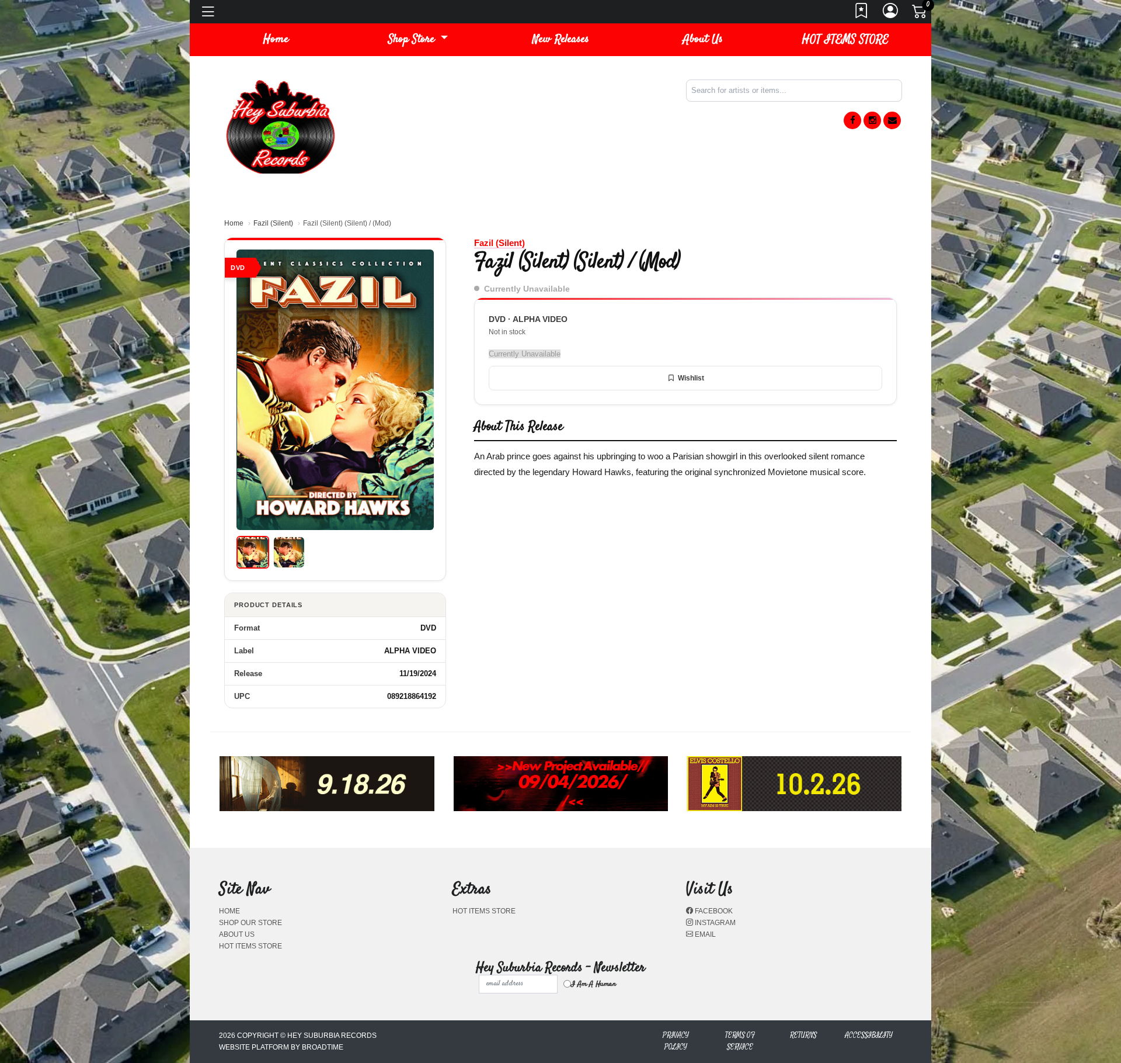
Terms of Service (740, 1041)
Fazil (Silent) (273, 223)
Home (233, 223)
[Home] (280, 126)
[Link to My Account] (891, 14)
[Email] (892, 120)
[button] (418, 39)
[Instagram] (872, 120)
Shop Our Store (250, 923)
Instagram (714, 923)
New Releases (560, 39)
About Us (703, 39)
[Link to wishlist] (862, 14)
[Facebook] (852, 120)
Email (704, 934)
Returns (803, 1035)
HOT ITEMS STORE (845, 39)
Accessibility (869, 1035)
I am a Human (593, 984)
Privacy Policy (676, 1041)
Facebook (713, 911)
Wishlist (691, 378)
